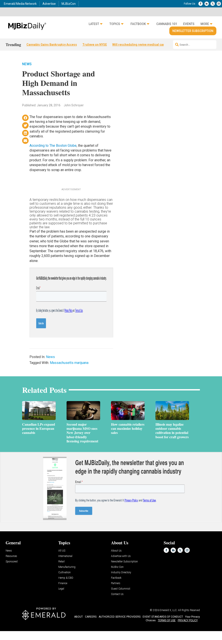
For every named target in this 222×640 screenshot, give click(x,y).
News (27, 64)
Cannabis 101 (166, 23)
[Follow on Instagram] (219, 4)
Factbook (138, 23)
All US (61, 550)
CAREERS (90, 616)
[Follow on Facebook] (200, 4)
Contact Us (117, 594)
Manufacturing (66, 567)
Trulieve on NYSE (94, 44)
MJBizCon (69, 3)
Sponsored (12, 561)
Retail (61, 561)
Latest (94, 23)
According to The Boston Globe (53, 145)
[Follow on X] (213, 4)
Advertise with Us (121, 556)
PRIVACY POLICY (188, 620)
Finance (62, 583)
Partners (115, 583)
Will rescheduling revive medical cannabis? (143, 44)
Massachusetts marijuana (69, 363)
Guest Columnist (120, 588)
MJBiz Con (117, 567)
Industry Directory (121, 572)
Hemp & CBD (65, 578)
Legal (61, 588)
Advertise (49, 3)
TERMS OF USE (167, 620)
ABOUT (78, 616)
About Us (116, 550)
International (65, 556)
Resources (11, 556)
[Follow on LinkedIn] (206, 4)
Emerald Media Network (20, 3)
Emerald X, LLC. (168, 610)
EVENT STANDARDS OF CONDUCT (163, 616)
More (205, 23)
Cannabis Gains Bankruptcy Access (51, 44)
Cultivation (64, 572)
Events (188, 23)
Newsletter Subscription (192, 31)
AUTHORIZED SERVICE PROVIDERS (119, 616)
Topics (114, 23)
